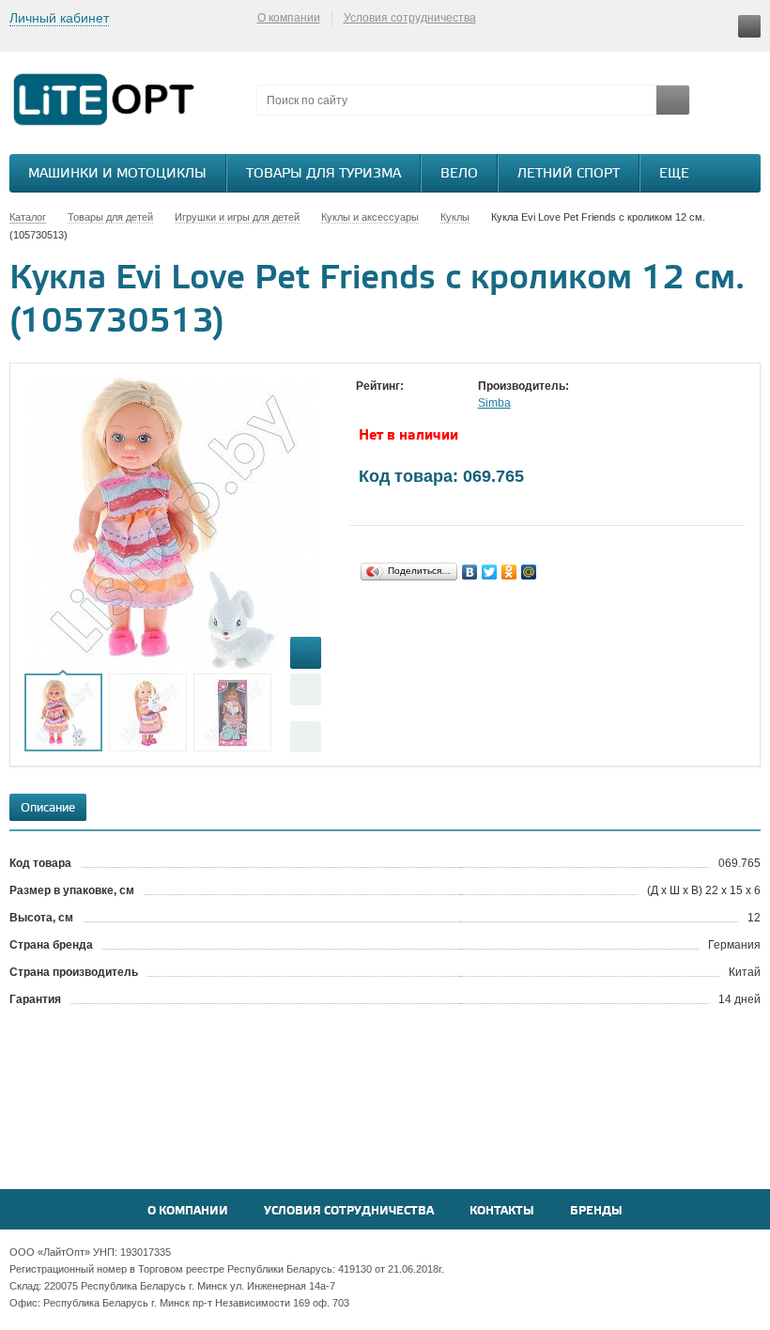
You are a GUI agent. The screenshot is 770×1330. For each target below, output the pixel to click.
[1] (365, 403)
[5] (440, 403)
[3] (402, 403)
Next (305, 736)
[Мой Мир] (529, 572)
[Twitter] (490, 572)
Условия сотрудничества (410, 17)
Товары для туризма (323, 174)
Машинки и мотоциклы (117, 174)
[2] (384, 403)
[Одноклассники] (509, 572)
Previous (305, 688)
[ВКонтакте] (470, 572)
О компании (288, 17)
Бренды (596, 1211)
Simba (494, 403)
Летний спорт (568, 174)
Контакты (502, 1211)
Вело (459, 174)
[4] (421, 403)
